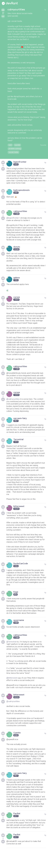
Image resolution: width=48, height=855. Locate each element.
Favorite (43, 145)
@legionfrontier (12, 218)
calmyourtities (16, 9)
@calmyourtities (13, 399)
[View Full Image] (26, 290)
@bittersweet (11, 678)
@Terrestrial (11, 642)
